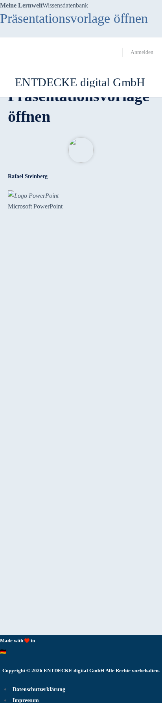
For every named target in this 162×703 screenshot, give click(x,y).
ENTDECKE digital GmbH (80, 82)
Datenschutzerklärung (39, 689)
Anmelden (142, 52)
